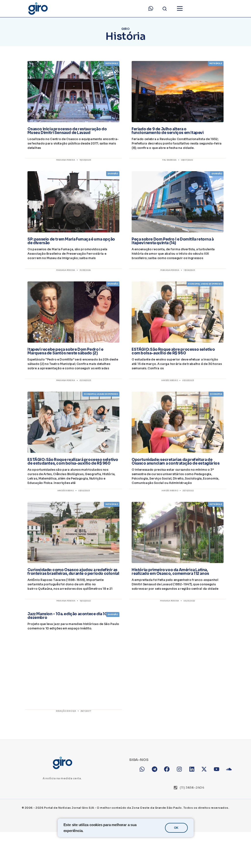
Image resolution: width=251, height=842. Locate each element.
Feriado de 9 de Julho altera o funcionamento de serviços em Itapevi (168, 131)
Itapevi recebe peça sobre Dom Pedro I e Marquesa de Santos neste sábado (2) (65, 351)
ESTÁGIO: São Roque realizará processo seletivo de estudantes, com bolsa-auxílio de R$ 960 (72, 461)
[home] (37, 8)
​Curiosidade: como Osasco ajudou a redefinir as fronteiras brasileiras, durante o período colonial (73, 571)
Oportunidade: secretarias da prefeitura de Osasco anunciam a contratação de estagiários (175, 461)
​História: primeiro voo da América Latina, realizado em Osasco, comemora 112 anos (170, 571)
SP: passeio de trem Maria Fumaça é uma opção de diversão (71, 241)
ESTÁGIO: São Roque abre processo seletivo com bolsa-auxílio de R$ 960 (173, 351)
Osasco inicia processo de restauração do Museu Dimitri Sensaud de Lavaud (67, 131)
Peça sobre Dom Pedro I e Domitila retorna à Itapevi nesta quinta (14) (173, 241)
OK (176, 828)
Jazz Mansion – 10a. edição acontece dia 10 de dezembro (70, 616)
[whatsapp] (150, 8)
